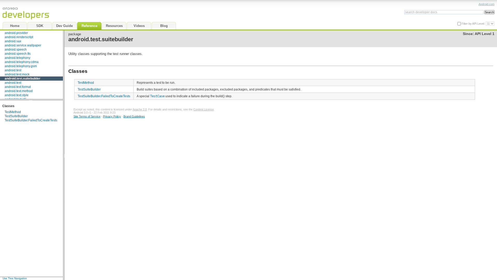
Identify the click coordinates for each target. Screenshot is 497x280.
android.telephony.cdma (22, 62)
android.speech (16, 49)
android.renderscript (19, 37)
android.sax (13, 41)
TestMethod (13, 112)
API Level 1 (484, 34)
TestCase (157, 96)
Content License (203, 109)
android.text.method (19, 91)
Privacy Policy (112, 116)
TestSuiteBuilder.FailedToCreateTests (31, 120)
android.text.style (16, 95)
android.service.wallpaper (23, 45)
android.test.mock (17, 74)
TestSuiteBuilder (16, 116)
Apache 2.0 (140, 109)
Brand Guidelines (134, 116)
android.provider (16, 33)
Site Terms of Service (87, 116)
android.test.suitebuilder (22, 78)
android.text (13, 83)
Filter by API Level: (474, 23)
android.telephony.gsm (21, 66)
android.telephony (17, 58)
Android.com (486, 4)
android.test (13, 70)
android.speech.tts (18, 53)
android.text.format (18, 87)
